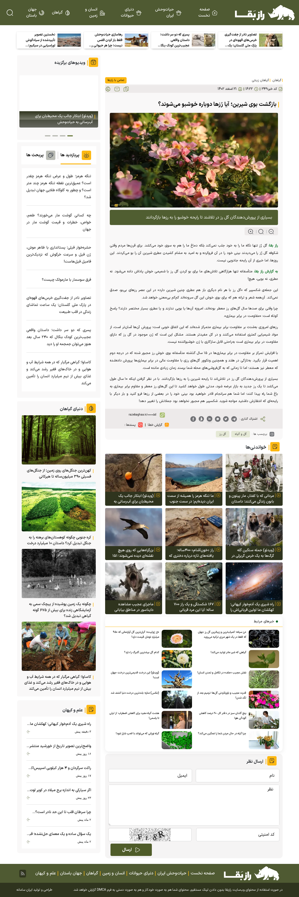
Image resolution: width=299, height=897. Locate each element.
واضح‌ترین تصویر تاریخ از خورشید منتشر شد (60, 746)
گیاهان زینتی (260, 80)
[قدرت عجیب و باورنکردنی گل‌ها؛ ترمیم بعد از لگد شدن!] (262, 700)
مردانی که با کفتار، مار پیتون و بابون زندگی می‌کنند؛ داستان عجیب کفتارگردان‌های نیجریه (251, 498)
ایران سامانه (24, 889)
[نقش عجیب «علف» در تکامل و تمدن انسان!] (262, 679)
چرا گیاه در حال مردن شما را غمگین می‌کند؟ (222, 733)
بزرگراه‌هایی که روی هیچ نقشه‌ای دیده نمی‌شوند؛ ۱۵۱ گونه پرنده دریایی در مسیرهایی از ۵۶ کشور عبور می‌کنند (130, 553)
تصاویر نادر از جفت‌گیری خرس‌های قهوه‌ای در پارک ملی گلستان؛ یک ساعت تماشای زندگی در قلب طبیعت (240, 40)
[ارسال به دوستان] (117, 89)
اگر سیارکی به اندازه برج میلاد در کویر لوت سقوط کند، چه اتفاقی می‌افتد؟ (60, 790)
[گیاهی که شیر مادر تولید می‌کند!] (262, 659)
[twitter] (226, 419)
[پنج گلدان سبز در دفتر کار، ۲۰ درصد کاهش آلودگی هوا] (262, 720)
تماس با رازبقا (115, 80)
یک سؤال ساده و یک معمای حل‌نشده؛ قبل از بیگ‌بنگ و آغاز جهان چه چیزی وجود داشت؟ (59, 834)
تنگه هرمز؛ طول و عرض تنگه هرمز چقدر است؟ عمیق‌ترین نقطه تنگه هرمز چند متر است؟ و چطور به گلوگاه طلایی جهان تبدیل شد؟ (58, 186)
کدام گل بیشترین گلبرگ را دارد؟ (141, 652)
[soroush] (201, 419)
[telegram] (234, 419)
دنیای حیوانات (127, 12)
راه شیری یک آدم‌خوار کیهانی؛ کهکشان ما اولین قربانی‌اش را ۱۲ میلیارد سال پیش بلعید (252, 607)
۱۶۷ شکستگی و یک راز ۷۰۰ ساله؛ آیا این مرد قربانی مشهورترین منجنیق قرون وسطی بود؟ (194, 607)
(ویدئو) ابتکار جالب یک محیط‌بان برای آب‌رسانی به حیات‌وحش (133, 498)
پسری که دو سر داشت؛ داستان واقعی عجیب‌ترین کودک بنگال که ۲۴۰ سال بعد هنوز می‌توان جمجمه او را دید (173, 40)
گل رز (222, 434)
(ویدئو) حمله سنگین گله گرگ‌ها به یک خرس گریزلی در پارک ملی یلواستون (252, 553)
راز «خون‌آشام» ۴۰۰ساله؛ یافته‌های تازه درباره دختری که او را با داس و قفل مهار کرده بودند (191, 553)
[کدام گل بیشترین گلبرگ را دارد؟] (175, 659)
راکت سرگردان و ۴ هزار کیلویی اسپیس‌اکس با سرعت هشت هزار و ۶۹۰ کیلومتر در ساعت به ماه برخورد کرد (59, 768)
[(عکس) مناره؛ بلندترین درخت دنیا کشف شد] (175, 700)
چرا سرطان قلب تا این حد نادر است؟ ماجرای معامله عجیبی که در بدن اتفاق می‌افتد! (62, 812)
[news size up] (250, 231)
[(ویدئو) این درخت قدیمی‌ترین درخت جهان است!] (175, 679)
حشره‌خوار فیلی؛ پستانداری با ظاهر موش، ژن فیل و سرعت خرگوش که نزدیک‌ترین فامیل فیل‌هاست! (58, 254)
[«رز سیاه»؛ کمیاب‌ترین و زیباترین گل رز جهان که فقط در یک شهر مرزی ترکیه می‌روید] (262, 639)
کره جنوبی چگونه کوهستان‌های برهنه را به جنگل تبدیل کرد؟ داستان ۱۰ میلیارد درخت (59, 540)
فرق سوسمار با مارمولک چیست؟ (66, 280)
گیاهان (57, 13)
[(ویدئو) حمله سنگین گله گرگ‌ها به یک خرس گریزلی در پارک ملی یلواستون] (254, 527)
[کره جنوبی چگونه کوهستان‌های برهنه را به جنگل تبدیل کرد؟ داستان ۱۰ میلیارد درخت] (59, 506)
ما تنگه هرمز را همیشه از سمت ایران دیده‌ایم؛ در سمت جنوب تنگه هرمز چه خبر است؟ (190, 498)
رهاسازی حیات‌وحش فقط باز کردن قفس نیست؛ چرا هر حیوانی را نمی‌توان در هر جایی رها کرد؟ (106, 40)
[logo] (265, 12)
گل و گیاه (240, 434)
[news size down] (269, 231)
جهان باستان (31, 12)
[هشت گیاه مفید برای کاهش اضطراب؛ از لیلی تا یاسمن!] (175, 720)
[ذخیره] (126, 89)
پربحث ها (35, 155)
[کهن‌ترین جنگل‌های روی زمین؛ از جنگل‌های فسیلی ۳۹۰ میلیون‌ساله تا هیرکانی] (59, 439)
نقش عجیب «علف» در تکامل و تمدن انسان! (221, 673)
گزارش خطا (155, 425)
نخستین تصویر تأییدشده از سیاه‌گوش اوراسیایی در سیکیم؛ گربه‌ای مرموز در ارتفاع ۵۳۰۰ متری (40, 40)
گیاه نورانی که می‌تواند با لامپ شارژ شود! (137, 733)
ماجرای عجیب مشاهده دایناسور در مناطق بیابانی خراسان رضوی (133, 607)
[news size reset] (259, 231)
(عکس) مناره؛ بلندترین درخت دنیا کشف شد (135, 693)
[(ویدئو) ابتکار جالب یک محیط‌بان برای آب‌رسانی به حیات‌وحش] (133, 473)
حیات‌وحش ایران (164, 12)
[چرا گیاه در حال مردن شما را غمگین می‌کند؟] (262, 740)
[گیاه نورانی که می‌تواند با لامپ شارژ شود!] (175, 740)
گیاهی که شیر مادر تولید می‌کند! (228, 652)
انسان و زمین (91, 12)
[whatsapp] (218, 419)
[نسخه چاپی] (108, 89)
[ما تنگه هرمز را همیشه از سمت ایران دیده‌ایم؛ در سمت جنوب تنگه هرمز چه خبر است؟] (193, 473)
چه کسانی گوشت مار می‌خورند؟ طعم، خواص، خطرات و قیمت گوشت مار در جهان (58, 222)
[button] (70, 135)
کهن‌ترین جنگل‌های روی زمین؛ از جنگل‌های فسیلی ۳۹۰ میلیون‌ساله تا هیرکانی (59, 473)
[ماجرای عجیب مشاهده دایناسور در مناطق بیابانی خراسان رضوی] (133, 581)
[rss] (22, 873)
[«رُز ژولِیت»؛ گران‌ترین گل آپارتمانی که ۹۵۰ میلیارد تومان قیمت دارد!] (175, 639)
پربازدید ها (70, 155)
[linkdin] (209, 419)
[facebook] (193, 419)
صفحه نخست (204, 12)
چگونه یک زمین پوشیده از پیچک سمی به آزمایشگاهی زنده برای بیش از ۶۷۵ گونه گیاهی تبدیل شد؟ (60, 610)
